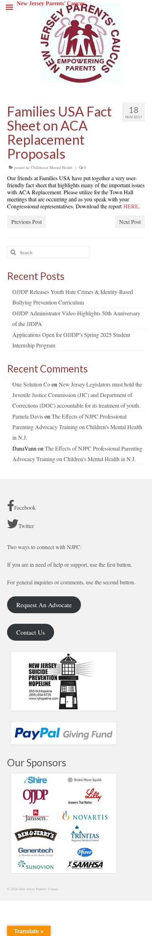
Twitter (26, 525)
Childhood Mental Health (51, 167)
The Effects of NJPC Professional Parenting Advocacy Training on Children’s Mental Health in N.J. (77, 427)
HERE (131, 206)
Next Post (130, 221)
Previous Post (26, 221)
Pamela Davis (27, 416)
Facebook (25, 507)
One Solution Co (31, 384)
